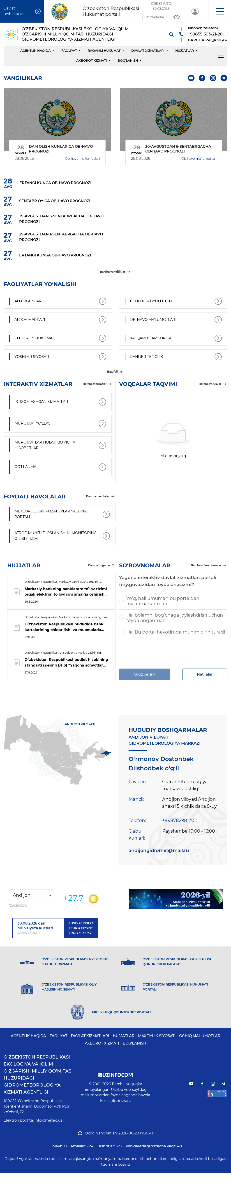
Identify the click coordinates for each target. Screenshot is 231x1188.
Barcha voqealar (210, 384)
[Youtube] (191, 78)
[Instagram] (213, 78)
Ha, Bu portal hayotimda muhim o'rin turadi (175, 632)
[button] (219, 11)
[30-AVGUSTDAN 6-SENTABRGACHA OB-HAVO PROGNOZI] (173, 119)
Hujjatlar (184, 51)
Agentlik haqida (35, 51)
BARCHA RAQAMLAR (207, 40)
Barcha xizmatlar (94, 384)
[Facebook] (202, 78)
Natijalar (205, 674)
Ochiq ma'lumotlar (199, 1036)
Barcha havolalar (97, 496)
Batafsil (112, 371)
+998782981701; (179, 820)
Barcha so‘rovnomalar (206, 565)
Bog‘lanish (128, 61)
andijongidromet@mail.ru (159, 850)
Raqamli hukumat (104, 51)
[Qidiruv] (171, 34)
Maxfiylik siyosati (157, 1036)
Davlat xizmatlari (147, 51)
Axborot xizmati (91, 61)
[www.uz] (217, 1093)
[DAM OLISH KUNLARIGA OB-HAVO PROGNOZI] (57, 119)
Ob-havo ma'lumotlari (82, 159)
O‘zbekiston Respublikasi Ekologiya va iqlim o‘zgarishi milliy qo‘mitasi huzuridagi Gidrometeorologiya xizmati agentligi (38, 1074)
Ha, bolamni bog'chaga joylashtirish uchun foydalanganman (174, 617)
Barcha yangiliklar (112, 271)
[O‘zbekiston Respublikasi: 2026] (176, 899)
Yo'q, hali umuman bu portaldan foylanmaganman (162, 601)
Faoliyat (69, 51)
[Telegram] (224, 78)
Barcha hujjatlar (99, 565)
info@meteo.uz (48, 1120)
